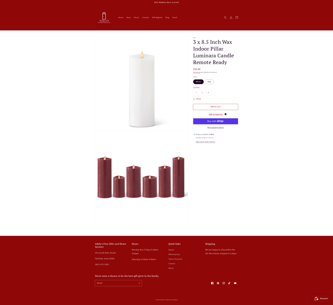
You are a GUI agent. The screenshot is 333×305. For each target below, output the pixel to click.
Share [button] (198, 99)
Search (171, 250)
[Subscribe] (139, 283)
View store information (205, 142)
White (198, 81)
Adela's (162, 300)
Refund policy (174, 254)
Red (209, 81)
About (171, 268)
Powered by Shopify (171, 300)
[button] (225, 17)
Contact (171, 263)
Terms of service (175, 259)
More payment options (215, 127)
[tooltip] (225, 114)
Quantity (196, 87)
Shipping (196, 72)
